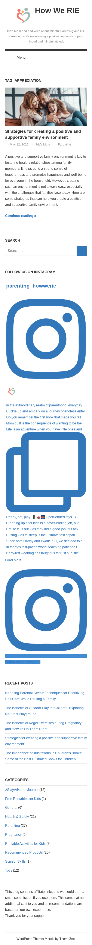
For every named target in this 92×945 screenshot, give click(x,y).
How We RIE (57, 10)
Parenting (64, 144)
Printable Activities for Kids (25, 843)
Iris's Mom (43, 144)
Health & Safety (17, 816)
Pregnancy (13, 834)
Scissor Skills (15, 861)
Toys (8, 870)
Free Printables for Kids (23, 799)
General (11, 807)
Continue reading (19, 216)
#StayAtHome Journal (22, 790)
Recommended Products (24, 852)
